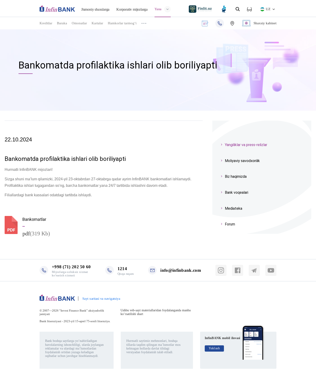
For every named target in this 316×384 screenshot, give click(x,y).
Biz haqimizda (236, 176)
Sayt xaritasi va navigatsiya (101, 298)
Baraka (62, 23)
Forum (230, 224)
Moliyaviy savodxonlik (242, 161)
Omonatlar (79, 23)
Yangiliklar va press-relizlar (246, 145)
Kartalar (97, 23)
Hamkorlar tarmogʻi (122, 23)
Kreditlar (46, 23)
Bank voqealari (236, 192)
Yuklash (214, 348)
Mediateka (233, 208)
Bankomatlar (34, 219)
